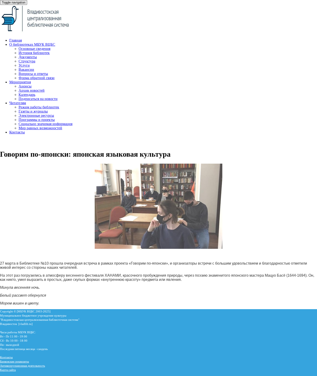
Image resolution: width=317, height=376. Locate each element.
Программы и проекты (37, 120)
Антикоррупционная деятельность (22, 365)
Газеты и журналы (33, 111)
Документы (28, 57)
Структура (27, 61)
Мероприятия (20, 82)
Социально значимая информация (45, 124)
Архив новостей (32, 90)
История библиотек (34, 53)
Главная (15, 40)
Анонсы (25, 86)
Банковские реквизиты (14, 361)
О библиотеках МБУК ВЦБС (32, 44)
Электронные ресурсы (36, 115)
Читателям (17, 103)
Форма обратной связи (37, 78)
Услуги (24, 65)
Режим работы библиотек (39, 107)
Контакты (17, 132)
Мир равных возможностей (40, 128)
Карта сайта (8, 370)
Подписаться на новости (38, 99)
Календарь (27, 95)
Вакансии (26, 69)
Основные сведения (34, 49)
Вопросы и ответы (33, 74)
